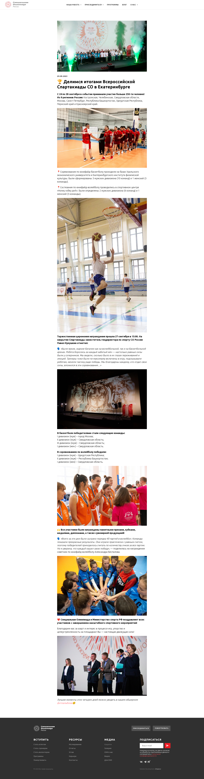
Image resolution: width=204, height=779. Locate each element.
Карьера (72, 756)
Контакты (73, 760)
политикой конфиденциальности (150, 755)
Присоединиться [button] (93, 5)
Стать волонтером (41, 752)
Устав (71, 752)
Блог (124, 5)
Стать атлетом (40, 744)
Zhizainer (158, 769)
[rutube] (149, 761)
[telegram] (145, 761)
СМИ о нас (108, 752)
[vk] (141, 761)
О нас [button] (133, 5)
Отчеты (72, 748)
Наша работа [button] (73, 5)
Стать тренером (40, 748)
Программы (113, 5)
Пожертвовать (40, 760)
